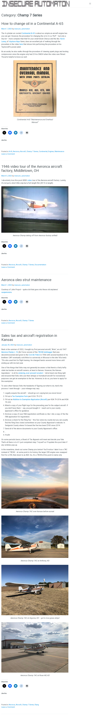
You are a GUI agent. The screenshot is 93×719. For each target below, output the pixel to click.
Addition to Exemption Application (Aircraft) (30, 399)
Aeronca (16, 151)
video (29, 180)
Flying (37, 705)
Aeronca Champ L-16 (9, 352)
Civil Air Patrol (34, 355)
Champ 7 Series (32, 151)
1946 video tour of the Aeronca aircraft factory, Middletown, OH (31, 168)
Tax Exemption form (20, 396)
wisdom (40, 373)
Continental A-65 (28, 33)
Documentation (40, 265)
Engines (51, 151)
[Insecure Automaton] (36, 3)
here (21, 44)
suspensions (6, 292)
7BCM (40, 352)
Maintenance (59, 151)
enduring (21, 373)
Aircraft (23, 151)
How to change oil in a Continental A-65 (32, 23)
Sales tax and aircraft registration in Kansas (29, 337)
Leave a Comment (8, 154)
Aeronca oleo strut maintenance (26, 280)
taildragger (48, 352)
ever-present (31, 373)
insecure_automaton (22, 29)
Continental (43, 151)
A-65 (10, 151)
